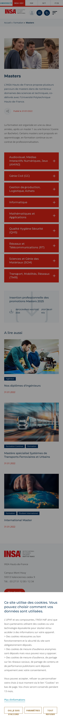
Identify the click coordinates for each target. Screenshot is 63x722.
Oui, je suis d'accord (13, 711)
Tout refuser (50, 711)
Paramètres (33, 710)
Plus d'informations (14, 699)
